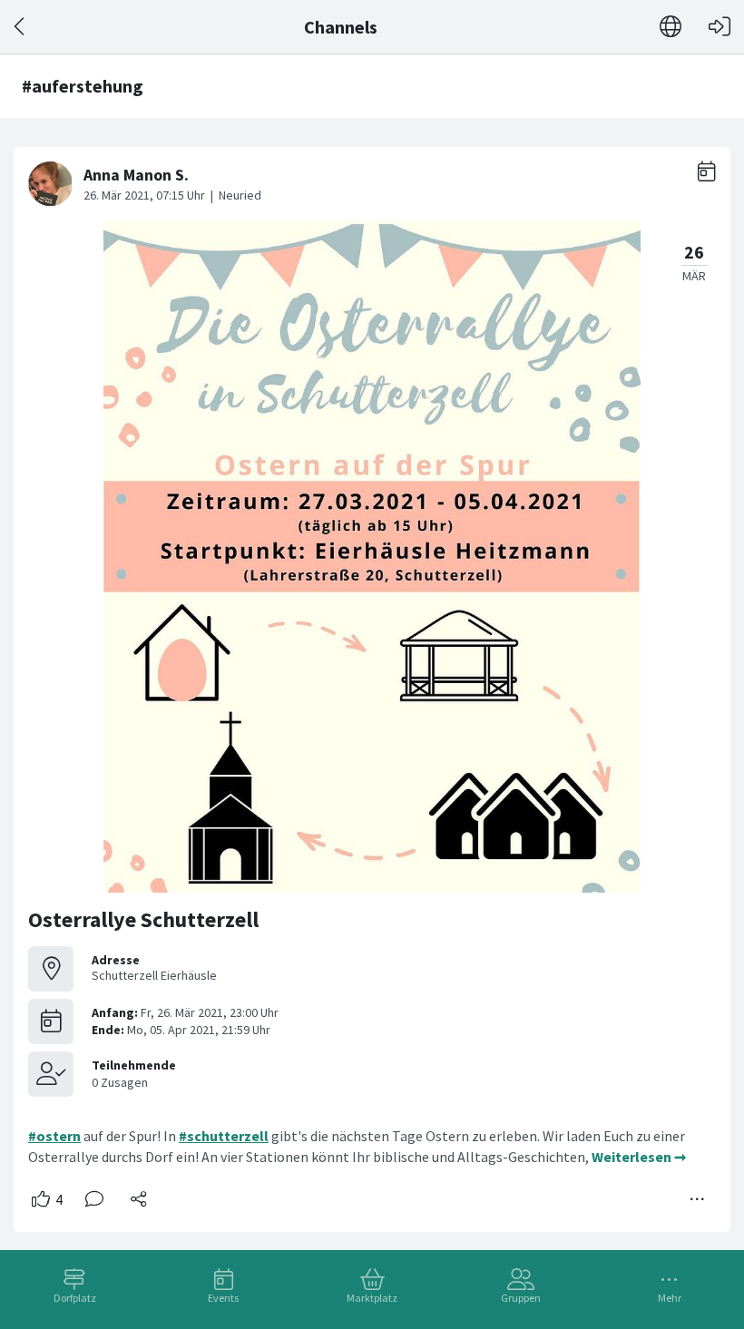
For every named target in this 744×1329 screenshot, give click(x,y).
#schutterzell (224, 1136)
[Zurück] (20, 27)
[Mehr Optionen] (698, 1199)
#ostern (54, 1136)
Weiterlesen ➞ (639, 1157)
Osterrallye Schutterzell (143, 919)
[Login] (719, 27)
